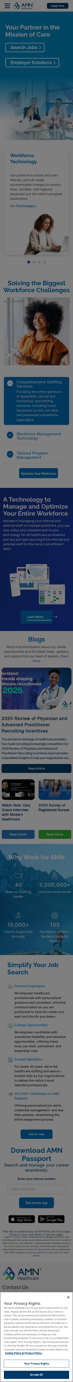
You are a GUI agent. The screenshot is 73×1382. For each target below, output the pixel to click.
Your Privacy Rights (36, 1363)
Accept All (36, 1374)
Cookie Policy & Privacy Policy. (23, 1353)
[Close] (68, 1297)
